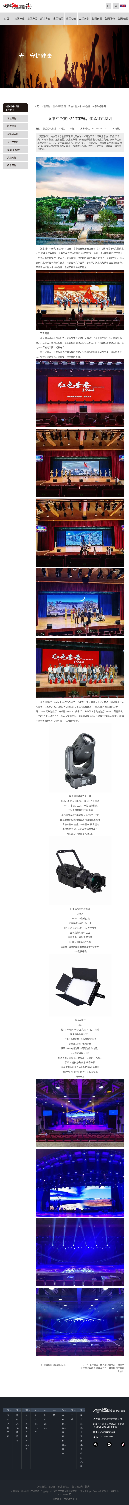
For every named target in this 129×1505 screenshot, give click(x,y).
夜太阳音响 (64, 1424)
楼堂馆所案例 (13, 150)
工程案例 (84, 18)
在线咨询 (37, 1432)
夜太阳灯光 (77, 1486)
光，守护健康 (35, 56)
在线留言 (37, 1428)
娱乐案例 (11, 165)
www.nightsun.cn (107, 1432)
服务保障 (82, 1441)
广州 (75, 1499)
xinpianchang (109, 1444)
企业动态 (46, 1424)
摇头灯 (88, 1486)
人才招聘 (82, 1462)
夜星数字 (64, 1428)
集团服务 (110, 18)
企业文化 (82, 1449)
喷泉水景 (18, 1432)
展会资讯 (46, 1419)
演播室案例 (12, 134)
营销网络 (82, 1436)
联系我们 (82, 1466)
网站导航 (37, 1415)
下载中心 (73, 1415)
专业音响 (18, 1428)
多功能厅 (28, 1424)
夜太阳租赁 (64, 1449)
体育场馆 (28, 1415)
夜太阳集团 (63, 1486)
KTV (27, 1445)
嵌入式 (28, 1449)
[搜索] (116, 6)
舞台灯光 (18, 1415)
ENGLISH (123, 6)
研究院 (9, 1436)
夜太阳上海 (64, 1436)
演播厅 (28, 1428)
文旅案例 (11, 157)
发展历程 (82, 1419)
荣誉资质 (82, 1424)
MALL (108, 6)
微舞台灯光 (18, 1419)
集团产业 (19, 18)
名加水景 (64, 1453)
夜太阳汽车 (64, 1415)
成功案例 (55, 1410)
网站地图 (37, 1419)
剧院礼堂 (28, 1419)
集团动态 (71, 18)
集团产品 (32, 18)
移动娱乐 (18, 1441)
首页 (6, 18)
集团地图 (58, 18)
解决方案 (45, 18)
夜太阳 (52, 1486)
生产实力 (82, 1432)
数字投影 (18, 1436)
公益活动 (46, 1428)
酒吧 (27, 1441)
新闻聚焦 (46, 1415)
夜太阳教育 (64, 1445)
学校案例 (11, 118)
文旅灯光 (18, 1424)
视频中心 (73, 1419)
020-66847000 (106, 1436)
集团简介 (82, 1415)
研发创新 (82, 1428)
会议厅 (28, 1432)
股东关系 (82, 1458)
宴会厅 (28, 1436)
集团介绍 (123, 18)
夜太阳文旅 (64, 1419)
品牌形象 (82, 1445)
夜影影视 (64, 1432)
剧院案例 (11, 126)
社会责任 (82, 1453)
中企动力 (68, 1499)
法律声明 (37, 1424)
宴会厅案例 (12, 142)
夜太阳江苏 (64, 1441)
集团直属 (97, 18)
